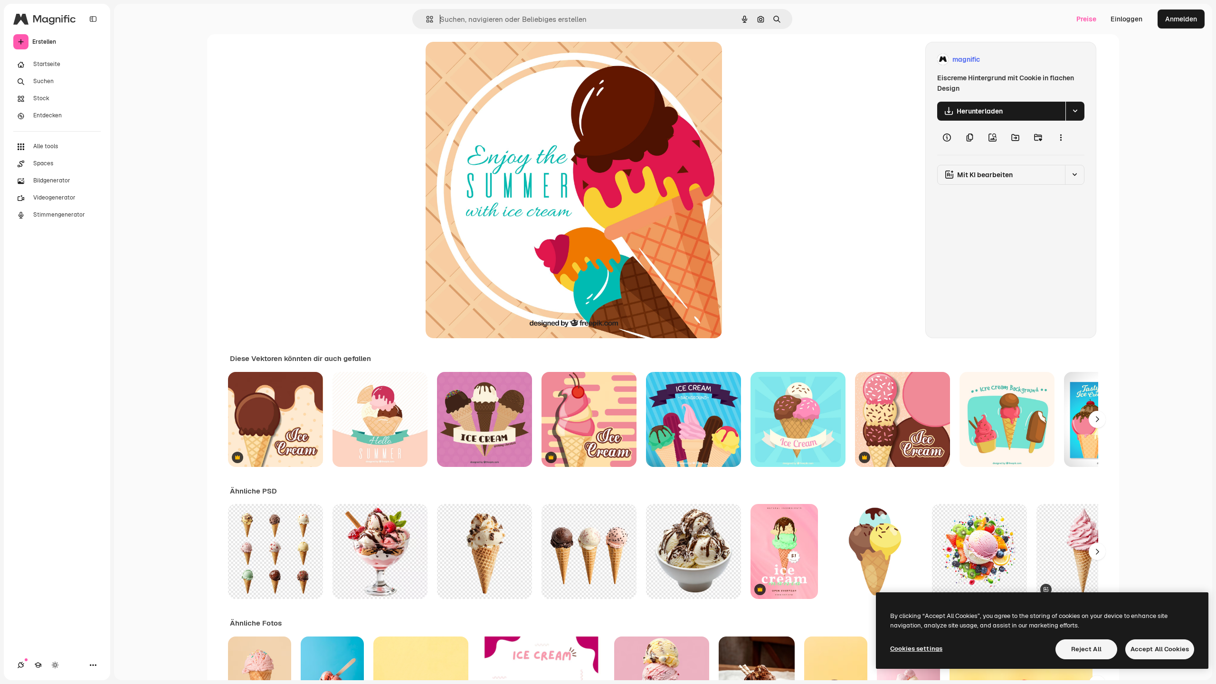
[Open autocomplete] (426, 19)
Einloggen (1126, 19)
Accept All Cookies (1159, 649)
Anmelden (1181, 19)
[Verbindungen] (20, 665)
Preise (1086, 19)
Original (486, 59)
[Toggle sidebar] (93, 19)
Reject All (1086, 649)
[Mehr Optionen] (1060, 137)
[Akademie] (38, 665)
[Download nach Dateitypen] (1074, 111)
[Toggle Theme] (55, 665)
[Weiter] (1097, 419)
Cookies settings (916, 649)
